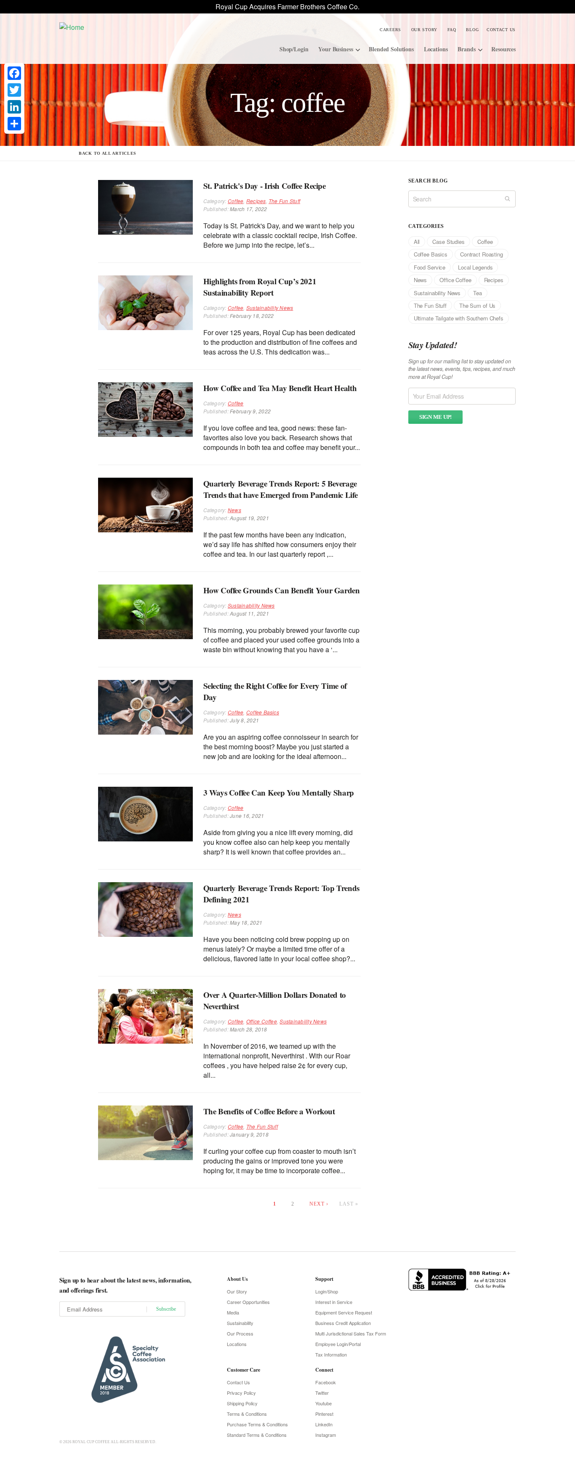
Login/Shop (326, 1291)
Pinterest (324, 1413)
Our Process (240, 1333)
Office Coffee (261, 1021)
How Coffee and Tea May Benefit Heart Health (280, 388)
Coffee (235, 200)
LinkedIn (324, 1424)
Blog (472, 29)
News (234, 509)
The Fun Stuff (284, 200)
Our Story (424, 29)
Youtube (323, 1403)
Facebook (325, 1382)
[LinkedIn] (14, 106)
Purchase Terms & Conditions (257, 1424)
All (417, 242)
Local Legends (475, 267)
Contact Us (501, 29)
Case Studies (448, 242)
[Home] (122, 26)
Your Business (335, 49)
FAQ (451, 29)
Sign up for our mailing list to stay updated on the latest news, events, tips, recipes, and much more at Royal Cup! (461, 369)
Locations (436, 49)
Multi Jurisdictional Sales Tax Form (350, 1333)
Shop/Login (294, 49)
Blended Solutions (391, 49)
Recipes (256, 200)
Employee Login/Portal (338, 1344)
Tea (477, 293)
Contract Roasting (481, 254)
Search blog (427, 181)
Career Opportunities (248, 1301)
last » (348, 1204)
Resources (503, 49)
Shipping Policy (242, 1403)
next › (318, 1204)
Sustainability (240, 1323)
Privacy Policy (241, 1392)
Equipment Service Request (343, 1312)
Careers (390, 29)
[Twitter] (14, 90)
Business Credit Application (343, 1323)
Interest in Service (333, 1301)
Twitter (322, 1392)
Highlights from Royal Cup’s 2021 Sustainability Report (260, 286)
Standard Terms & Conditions (257, 1434)
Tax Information (331, 1354)
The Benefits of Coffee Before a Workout (269, 1111)
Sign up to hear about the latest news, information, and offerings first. (125, 1285)
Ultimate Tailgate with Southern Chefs (458, 318)
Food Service (429, 267)
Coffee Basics (262, 712)
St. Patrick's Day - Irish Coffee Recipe (264, 185)
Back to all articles (107, 153)
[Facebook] (14, 73)
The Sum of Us (477, 305)
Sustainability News (269, 307)
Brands (466, 49)
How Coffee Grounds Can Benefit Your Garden (281, 590)
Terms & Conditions (247, 1413)
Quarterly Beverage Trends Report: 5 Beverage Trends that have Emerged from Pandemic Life (280, 489)
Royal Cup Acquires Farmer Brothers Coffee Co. (287, 6)
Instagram (325, 1434)
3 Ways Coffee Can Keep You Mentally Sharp (278, 792)
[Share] (14, 123)
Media (233, 1312)
